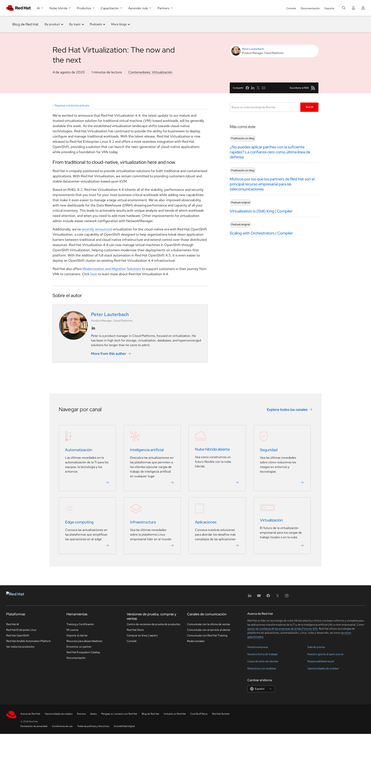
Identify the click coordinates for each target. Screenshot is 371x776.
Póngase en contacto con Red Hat (119, 713)
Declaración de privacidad (33, 726)
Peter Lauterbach (253, 49)
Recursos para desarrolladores (84, 641)
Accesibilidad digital (124, 726)
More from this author (108, 353)
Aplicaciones (205, 522)
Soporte (329, 8)
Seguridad (268, 450)
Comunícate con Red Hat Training (207, 635)
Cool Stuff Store (199, 713)
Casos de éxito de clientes (262, 661)
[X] (277, 597)
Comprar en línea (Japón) (142, 635)
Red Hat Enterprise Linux (21, 630)
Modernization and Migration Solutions (112, 269)
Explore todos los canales (287, 409)
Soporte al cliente (77, 635)
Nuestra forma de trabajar (262, 654)
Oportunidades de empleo (323, 668)
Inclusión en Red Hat (175, 713)
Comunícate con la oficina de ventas (208, 624)
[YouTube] (259, 597)
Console (291, 8)
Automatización (78, 450)
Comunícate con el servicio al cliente (208, 630)
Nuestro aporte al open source (325, 654)
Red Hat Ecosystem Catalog (83, 652)
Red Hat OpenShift (17, 635)
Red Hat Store (135, 630)
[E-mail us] (263, 88)
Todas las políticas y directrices (93, 726)
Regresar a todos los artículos (72, 105)
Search (309, 107)
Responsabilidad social (320, 661)
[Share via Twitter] (258, 88)
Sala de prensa (316, 647)
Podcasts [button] (96, 24)
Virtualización (162, 72)
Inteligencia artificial (147, 450)
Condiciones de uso (62, 726)
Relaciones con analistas (261, 668)
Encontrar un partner (79, 646)
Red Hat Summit (221, 713)
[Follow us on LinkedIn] (93, 328)
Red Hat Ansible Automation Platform (28, 641)
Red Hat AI (12, 624)
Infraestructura (143, 522)
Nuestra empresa (257, 647)
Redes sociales (195, 641)
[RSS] (313, 88)
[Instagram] (286, 597)
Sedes (93, 713)
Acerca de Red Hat (30, 713)
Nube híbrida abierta (212, 449)
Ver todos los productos (20, 646)
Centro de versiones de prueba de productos (153, 624)
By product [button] (52, 24)
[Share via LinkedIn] (252, 88)
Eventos (81, 713)
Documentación (310, 8)
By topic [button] (75, 24)
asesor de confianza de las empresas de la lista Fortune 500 (282, 628)
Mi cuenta (72, 630)
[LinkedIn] (249, 597)
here (93, 274)
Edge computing (79, 522)
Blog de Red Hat (25, 24)
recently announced (97, 229)
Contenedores (139, 72)
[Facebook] (268, 597)
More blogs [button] (119, 24)
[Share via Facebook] (247, 88)
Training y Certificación (80, 624)
